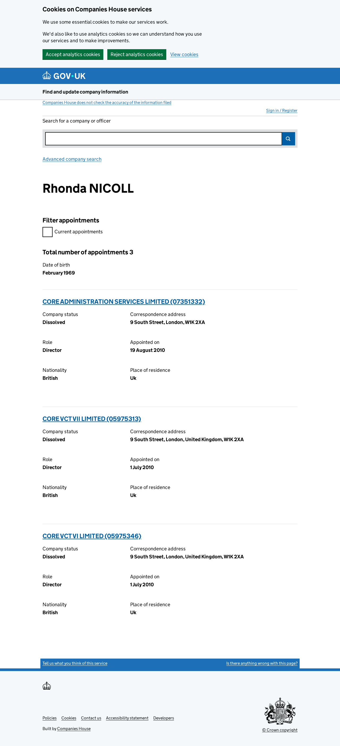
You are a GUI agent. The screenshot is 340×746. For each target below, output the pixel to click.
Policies (49, 717)
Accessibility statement (127, 717)
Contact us (91, 717)
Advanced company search (71, 159)
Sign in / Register (282, 110)
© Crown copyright (280, 729)
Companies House (74, 728)
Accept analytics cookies (73, 54)
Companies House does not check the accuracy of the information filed (106, 102)
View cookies (184, 54)
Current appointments (78, 232)
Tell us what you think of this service (74, 663)
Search (288, 138)
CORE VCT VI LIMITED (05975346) (91, 536)
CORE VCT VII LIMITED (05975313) (91, 419)
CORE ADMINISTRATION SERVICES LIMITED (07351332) (123, 301)
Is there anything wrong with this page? (262, 663)
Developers (163, 717)
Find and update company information (85, 92)
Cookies (68, 717)
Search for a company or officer (76, 121)
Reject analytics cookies (136, 54)
